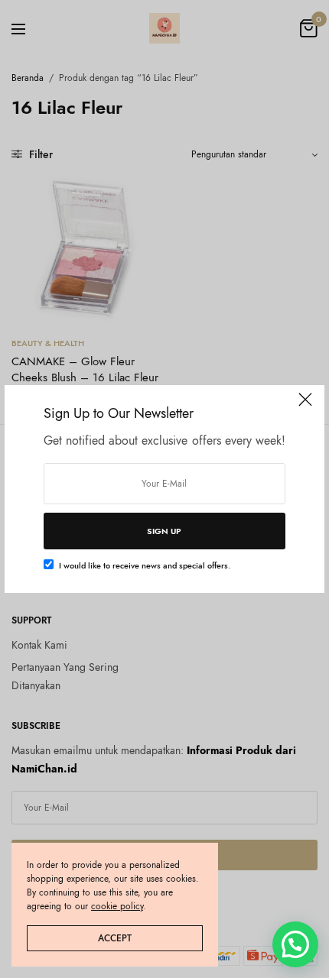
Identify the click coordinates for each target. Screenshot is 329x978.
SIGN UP (164, 531)
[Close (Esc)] (305, 406)
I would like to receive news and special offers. (144, 565)
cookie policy (117, 906)
